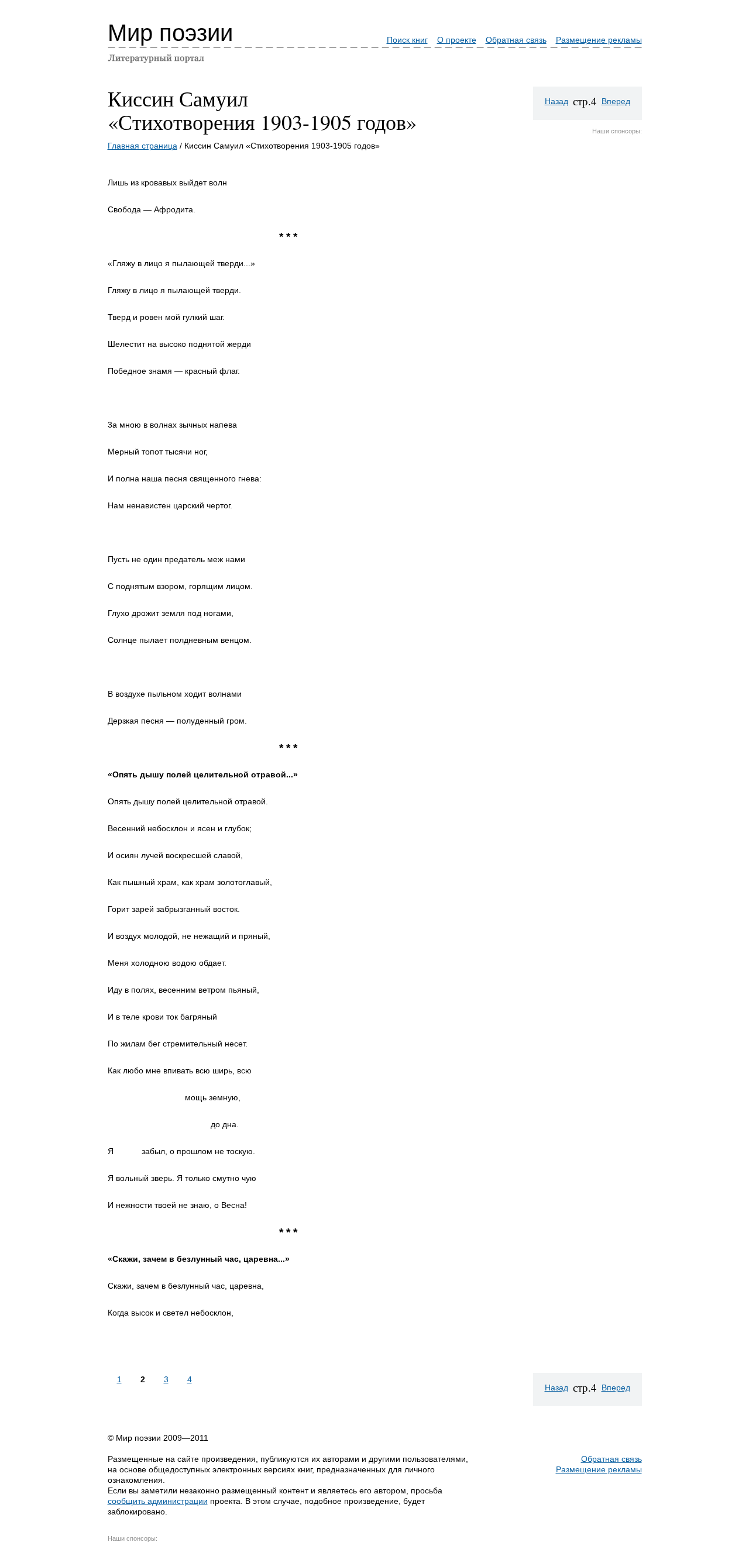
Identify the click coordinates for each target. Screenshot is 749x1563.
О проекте (456, 39)
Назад (556, 101)
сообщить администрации (158, 1501)
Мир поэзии (170, 33)
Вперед (616, 101)
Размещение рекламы (599, 39)
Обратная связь (516, 39)
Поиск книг (407, 39)
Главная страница (142, 145)
